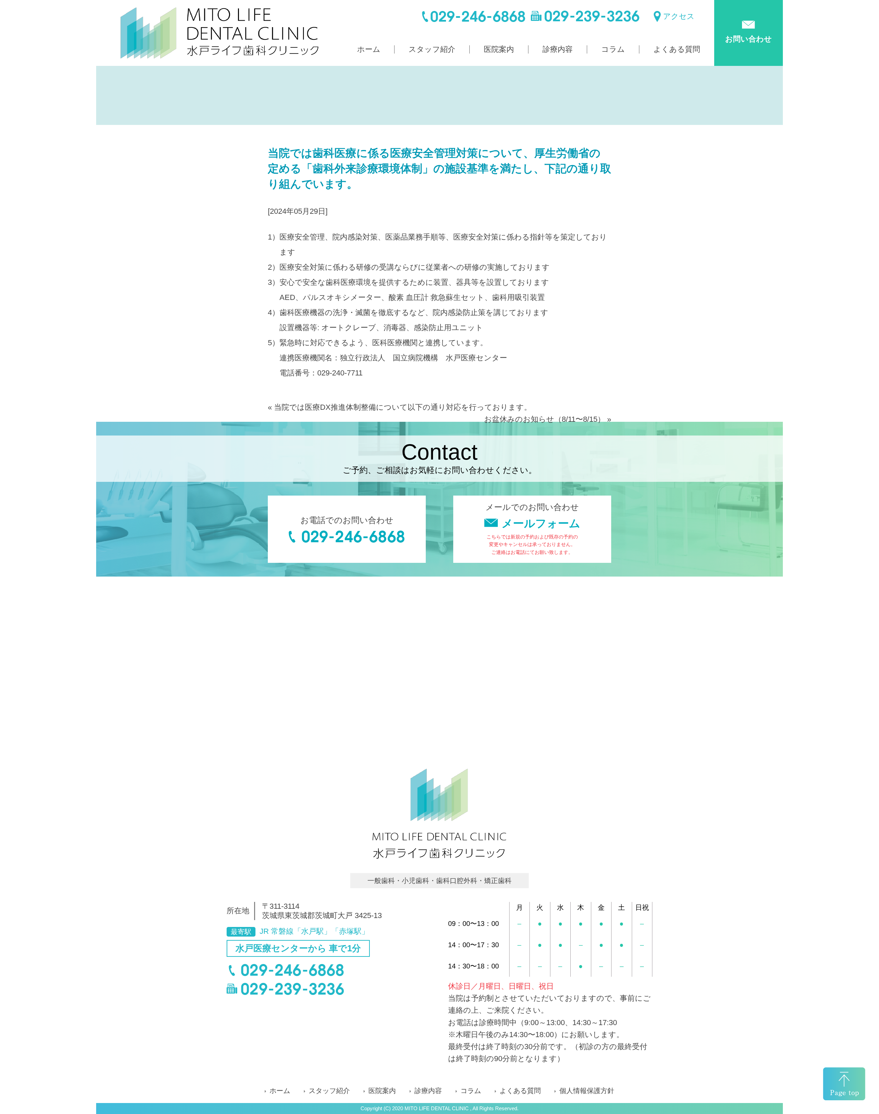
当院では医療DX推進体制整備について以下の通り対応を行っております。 (403, 407)
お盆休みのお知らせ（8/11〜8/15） (544, 419)
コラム (613, 49)
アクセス (679, 16)
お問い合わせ (748, 39)
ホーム (368, 49)
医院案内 (499, 49)
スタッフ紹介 (432, 49)
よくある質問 (676, 49)
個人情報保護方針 (586, 1090)
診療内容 (558, 49)
